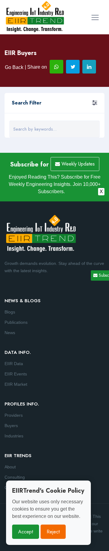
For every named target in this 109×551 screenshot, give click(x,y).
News (10, 332)
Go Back (14, 67)
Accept (25, 531)
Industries (14, 435)
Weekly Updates (77, 163)
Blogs (10, 312)
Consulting (15, 477)
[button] (94, 103)
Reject (53, 531)
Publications (16, 322)
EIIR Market (16, 384)
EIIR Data (14, 363)
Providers (14, 415)
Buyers (11, 425)
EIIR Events (16, 373)
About (10, 466)
